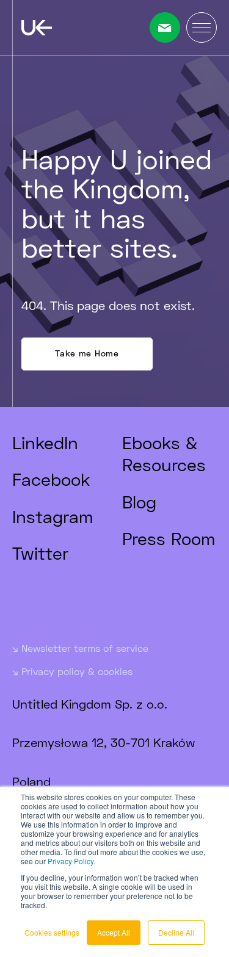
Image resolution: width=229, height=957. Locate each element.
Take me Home (86, 353)
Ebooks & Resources (164, 453)
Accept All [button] (113, 932)
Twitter (40, 553)
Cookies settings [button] (51, 932)
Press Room (168, 538)
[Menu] (201, 27)
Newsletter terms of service (84, 648)
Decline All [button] (176, 932)
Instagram (52, 516)
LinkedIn (45, 442)
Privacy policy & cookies (77, 671)
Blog (139, 501)
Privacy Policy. (71, 861)
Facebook (51, 479)
